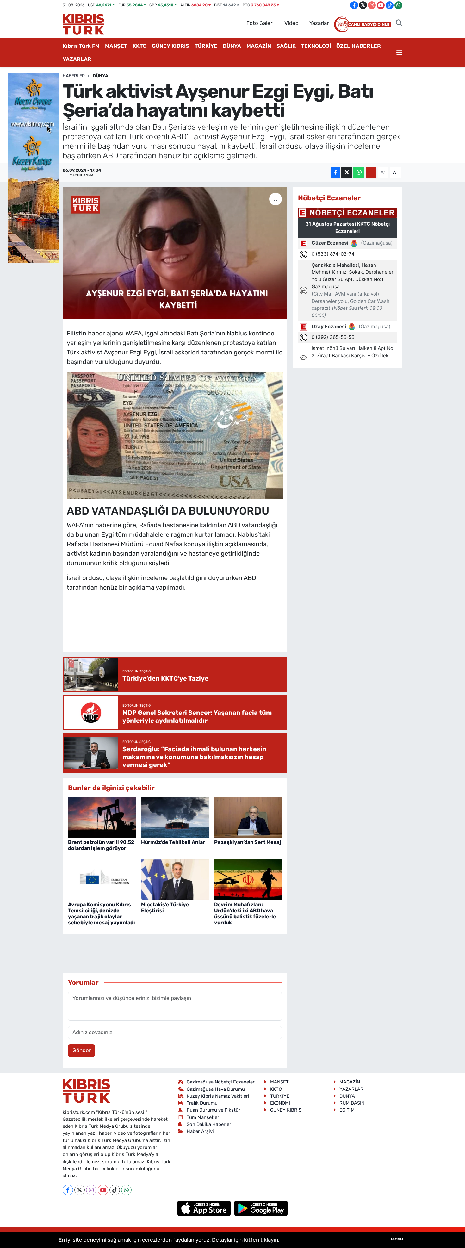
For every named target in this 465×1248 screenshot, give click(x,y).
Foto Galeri (260, 23)
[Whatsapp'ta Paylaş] (358, 172)
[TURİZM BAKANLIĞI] (33, 167)
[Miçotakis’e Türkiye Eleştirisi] (175, 879)
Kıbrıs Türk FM (81, 46)
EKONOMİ (280, 1103)
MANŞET (116, 46)
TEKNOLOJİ (316, 46)
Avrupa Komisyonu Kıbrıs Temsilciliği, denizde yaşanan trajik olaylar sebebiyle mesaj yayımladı (101, 914)
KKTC (139, 46)
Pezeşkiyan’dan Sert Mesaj (247, 842)
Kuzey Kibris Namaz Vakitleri (218, 1096)
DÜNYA (232, 46)
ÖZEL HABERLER (358, 46)
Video (291, 23)
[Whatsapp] (126, 1190)
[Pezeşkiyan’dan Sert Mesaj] (248, 817)
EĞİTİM (347, 1110)
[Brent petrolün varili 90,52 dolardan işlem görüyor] (102, 817)
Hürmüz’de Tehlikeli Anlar (173, 842)
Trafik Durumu (202, 1103)
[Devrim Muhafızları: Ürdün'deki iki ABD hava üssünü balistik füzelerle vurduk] (248, 879)
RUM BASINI (352, 1103)
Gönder (81, 1050)
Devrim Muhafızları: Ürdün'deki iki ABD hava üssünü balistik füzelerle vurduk (245, 914)
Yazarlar (319, 23)
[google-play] (261, 1208)
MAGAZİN (258, 46)
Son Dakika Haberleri (209, 1124)
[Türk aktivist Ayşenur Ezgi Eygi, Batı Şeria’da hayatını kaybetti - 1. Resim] (175, 435)
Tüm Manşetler (203, 1117)
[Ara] (399, 23)
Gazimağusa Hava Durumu (216, 1089)
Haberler (74, 75)
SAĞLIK (286, 46)
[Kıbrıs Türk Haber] (83, 23)
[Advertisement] (182, 628)
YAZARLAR (77, 59)
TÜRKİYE (206, 46)
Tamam (396, 1239)
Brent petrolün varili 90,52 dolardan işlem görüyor (101, 845)
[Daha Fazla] (371, 172)
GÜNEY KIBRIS (170, 46)
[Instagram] (91, 1190)
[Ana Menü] (399, 53)
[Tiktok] (114, 1190)
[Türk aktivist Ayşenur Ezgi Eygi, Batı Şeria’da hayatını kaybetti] (175, 253)
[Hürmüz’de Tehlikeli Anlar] (175, 817)
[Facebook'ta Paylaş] (335, 172)
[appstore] (204, 1208)
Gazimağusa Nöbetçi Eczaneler (221, 1082)
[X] (79, 1190)
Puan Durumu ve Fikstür (213, 1110)
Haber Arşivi (200, 1131)
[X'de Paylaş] (346, 172)
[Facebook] (68, 1190)
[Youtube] (103, 1190)
